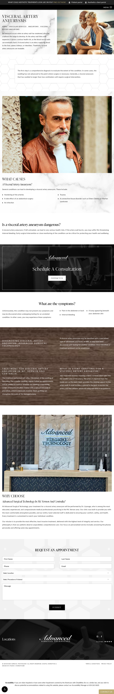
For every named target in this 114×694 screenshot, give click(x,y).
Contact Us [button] (106, 691)
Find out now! (59, 2)
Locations (8, 639)
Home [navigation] (4, 26)
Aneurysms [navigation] (33, 26)
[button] (5, 689)
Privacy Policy (106, 664)
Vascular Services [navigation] (17, 26)
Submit (56, 607)
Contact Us (57, 278)
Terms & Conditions (93, 664)
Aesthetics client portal (96, 2)
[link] (104, 642)
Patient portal (76, 2)
